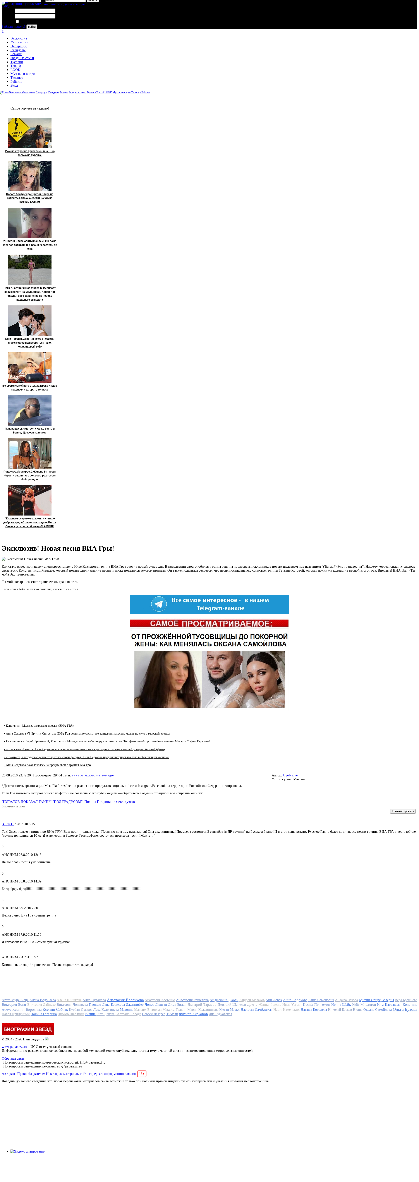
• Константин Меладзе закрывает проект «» (39, 725)
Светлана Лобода (128, 1014)
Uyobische (290, 775)
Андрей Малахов (252, 1000)
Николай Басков (340, 1009)
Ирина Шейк (341, 1004)
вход (5, 6)
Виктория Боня (14, 1004)
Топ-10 (15, 66)
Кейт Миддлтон (364, 1004)
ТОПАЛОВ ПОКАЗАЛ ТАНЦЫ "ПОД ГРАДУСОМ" (42, 801)
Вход (14, 85)
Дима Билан (177, 1004)
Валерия (387, 1000)
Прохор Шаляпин (71, 1014)
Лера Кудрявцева (106, 1009)
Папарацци (18, 46)
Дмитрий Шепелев (232, 1004)
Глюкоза (95, 1004)
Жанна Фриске (270, 1004)
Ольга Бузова (405, 1009)
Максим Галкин (174, 1009)
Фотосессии (19, 42)
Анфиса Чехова (346, 1000)
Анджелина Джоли (224, 1000)
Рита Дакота (105, 1014)
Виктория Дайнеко (41, 1004)
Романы (16, 54)
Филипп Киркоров (193, 1014)
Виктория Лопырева (72, 1004)
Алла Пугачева (94, 1000)
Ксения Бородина (26, 1009)
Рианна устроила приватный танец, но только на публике (30, 153)
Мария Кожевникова (202, 1009)
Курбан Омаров (80, 1009)
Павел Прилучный (16, 1014)
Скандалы (18, 50)
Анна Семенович (321, 1000)
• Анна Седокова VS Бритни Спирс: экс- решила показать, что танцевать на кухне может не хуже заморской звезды (87, 733)
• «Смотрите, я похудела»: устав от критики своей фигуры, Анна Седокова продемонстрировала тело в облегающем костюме (86, 757)
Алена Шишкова (69, 1000)
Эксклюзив (18, 38)
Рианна (90, 1014)
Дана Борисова (113, 1004)
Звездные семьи (22, 58)
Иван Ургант (292, 1004)
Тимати (172, 1014)
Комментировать (403, 811)
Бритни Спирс (369, 1000)
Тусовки (16, 62)
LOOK (15, 70)
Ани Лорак (274, 1000)
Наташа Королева (314, 1009)
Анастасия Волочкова (125, 1000)
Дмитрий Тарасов (202, 1004)
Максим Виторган (147, 1009)
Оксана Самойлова (377, 1009)
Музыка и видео (22, 73)
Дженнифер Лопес (140, 1004)
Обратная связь (13, 1058)
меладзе (108, 775)
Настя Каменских (286, 1009)
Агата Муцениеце (15, 1000)
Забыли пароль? (14, 26)
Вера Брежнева (406, 1000)
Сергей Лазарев (153, 1014)
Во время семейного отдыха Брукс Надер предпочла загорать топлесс (29, 387)
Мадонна (126, 1009)
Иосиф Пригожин (316, 1004)
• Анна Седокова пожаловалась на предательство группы (47, 765)
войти (32, 26)
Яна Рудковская (220, 1014)
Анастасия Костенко (160, 1000)
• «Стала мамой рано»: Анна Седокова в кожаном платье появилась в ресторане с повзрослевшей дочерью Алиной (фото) (84, 749)
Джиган (161, 1004)
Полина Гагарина (44, 1014)
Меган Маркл (229, 1009)
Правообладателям (31, 1074)
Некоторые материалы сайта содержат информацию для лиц (95, 1074)
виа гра (77, 775)
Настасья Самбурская (256, 1009)
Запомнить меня (31, 22)
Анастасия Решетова (192, 1000)
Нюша (357, 1009)
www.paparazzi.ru (14, 1046)
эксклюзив (92, 775)
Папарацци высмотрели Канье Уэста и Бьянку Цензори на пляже (30, 430)
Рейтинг (16, 81)
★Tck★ (8, 824)
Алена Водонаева (42, 1000)
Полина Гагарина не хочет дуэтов (109, 801)
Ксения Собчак (55, 1009)
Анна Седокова (295, 1000)
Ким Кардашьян (389, 1004)
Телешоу (16, 77)
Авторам (8, 1074)
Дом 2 (252, 1004)
